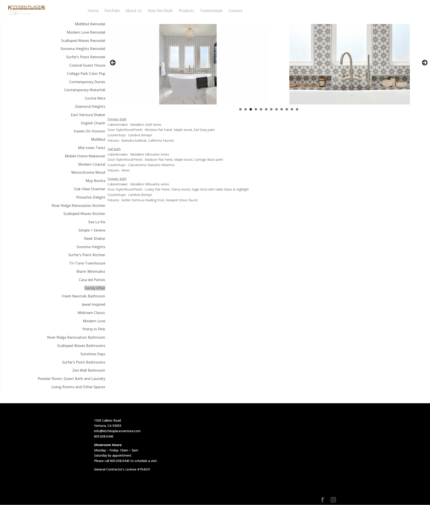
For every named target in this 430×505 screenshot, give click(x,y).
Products (186, 11)
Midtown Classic (91, 312)
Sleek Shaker (94, 238)
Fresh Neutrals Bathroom (83, 296)
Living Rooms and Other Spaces (78, 386)
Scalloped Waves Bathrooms (81, 345)
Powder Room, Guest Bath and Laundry (71, 378)
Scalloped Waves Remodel (83, 40)
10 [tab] (287, 109)
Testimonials (211, 11)
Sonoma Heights (91, 246)
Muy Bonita (95, 180)
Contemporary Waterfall (84, 89)
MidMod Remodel (90, 24)
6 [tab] (266, 109)
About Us (133, 11)
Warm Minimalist (90, 271)
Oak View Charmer (89, 188)
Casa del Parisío (92, 279)
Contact (235, 11)
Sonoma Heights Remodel (82, 48)
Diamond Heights (90, 106)
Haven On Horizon (89, 131)
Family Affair (94, 288)
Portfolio (112, 11)
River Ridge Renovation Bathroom (76, 337)
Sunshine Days (92, 353)
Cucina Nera (95, 98)
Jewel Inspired (93, 304)
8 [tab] (276, 109)
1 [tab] (240, 109)
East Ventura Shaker (88, 114)
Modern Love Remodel (86, 32)
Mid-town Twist (91, 147)
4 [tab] (256, 109)
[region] (269, 64)
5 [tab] (261, 109)
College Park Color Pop (86, 73)
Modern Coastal (91, 164)
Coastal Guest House (87, 65)
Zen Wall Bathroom (88, 370)
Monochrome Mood (88, 172)
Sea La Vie (96, 221)
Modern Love (94, 321)
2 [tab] (245, 109)
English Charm (93, 123)
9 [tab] (281, 109)
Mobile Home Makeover (85, 156)
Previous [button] (113, 63)
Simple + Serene (91, 230)
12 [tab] (297, 109)
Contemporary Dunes (87, 81)
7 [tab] (271, 109)
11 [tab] (292, 109)
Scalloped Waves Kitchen (84, 213)
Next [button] (424, 63)
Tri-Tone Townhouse (87, 263)
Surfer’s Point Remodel (85, 56)
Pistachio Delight (90, 197)
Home (93, 11)
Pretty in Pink (93, 329)
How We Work (160, 11)
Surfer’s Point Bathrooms (83, 362)
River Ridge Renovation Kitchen (78, 205)
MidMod (98, 139)
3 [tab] (250, 109)
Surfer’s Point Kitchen (86, 254)
